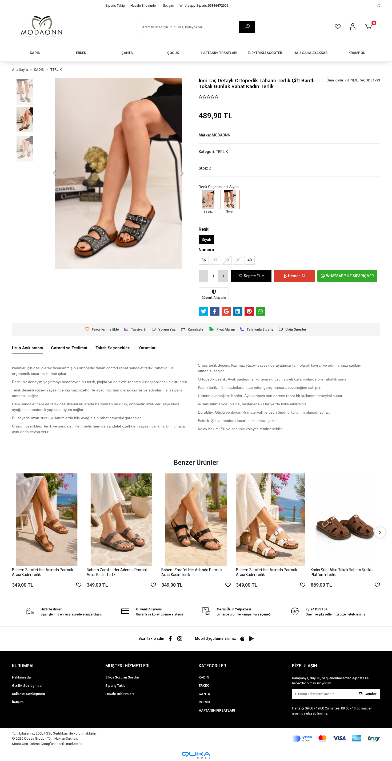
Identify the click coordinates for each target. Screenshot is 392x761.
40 (249, 260)
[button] (369, 27)
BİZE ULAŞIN (304, 665)
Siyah (206, 239)
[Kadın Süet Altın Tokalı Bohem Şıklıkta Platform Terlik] (345, 519)
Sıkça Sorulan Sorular (122, 677)
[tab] (27, 348)
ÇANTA (204, 694)
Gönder (371, 694)
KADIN (204, 677)
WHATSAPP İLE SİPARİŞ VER (350, 276)
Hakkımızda (21, 677)
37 (215, 260)
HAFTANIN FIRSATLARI (217, 710)
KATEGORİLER (212, 665)
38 (227, 260)
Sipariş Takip (115, 5)
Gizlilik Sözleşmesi (27, 686)
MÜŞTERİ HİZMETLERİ (127, 665)
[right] (380, 532)
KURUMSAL (23, 665)
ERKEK (204, 686)
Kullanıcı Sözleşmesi (28, 694)
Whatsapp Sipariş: (203, 5)
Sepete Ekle (254, 276)
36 (204, 260)
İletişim (168, 5)
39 (238, 260)
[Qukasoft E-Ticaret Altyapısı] (196, 755)
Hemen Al (296, 276)
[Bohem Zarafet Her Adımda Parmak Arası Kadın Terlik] (46, 519)
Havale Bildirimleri (144, 5)
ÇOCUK (204, 702)
